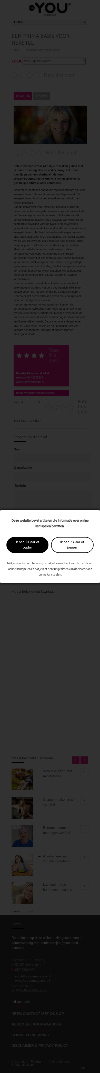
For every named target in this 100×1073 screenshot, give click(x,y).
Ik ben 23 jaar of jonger (72, 545)
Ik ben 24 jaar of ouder (27, 545)
